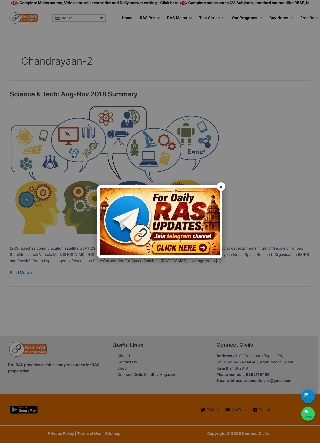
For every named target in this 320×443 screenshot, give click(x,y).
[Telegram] (308, 396)
